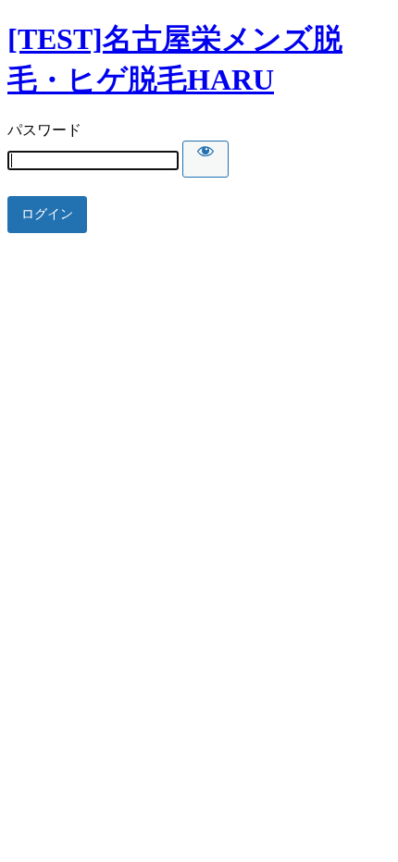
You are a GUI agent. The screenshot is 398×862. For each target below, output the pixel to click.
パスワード (44, 130)
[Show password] (205, 159)
